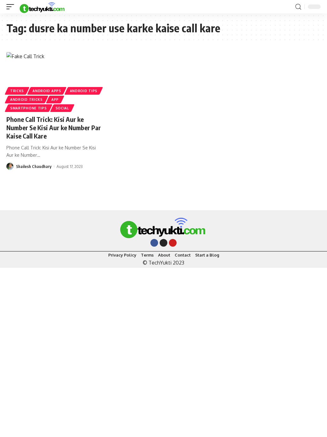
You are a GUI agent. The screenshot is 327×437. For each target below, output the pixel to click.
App (55, 99)
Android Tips (83, 91)
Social (62, 108)
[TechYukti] (42, 6)
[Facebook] (154, 243)
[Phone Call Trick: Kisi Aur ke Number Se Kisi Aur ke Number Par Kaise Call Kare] (54, 81)
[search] (298, 7)
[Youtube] (173, 243)
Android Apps (47, 91)
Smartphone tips (28, 108)
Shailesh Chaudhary (33, 166)
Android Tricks (26, 99)
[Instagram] (163, 243)
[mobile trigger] (11, 6)
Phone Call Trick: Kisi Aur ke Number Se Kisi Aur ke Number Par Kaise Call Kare (53, 127)
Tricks (17, 91)
